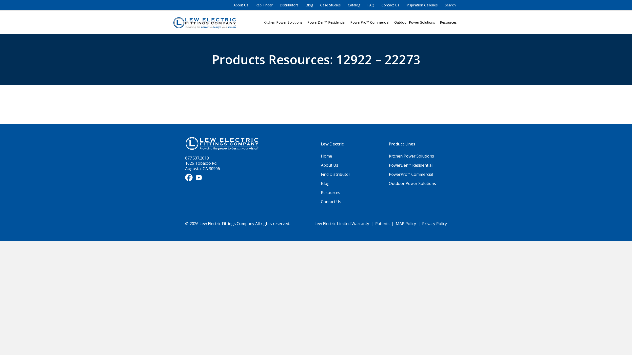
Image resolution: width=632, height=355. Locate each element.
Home (326, 156)
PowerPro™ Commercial (369, 22)
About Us (241, 5)
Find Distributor (335, 174)
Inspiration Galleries (422, 5)
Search (450, 5)
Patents (382, 223)
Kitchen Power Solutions (282, 22)
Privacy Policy (434, 223)
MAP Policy (406, 223)
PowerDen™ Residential (326, 22)
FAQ (370, 5)
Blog (309, 5)
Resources (448, 22)
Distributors (289, 5)
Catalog (354, 5)
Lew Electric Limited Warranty (342, 223)
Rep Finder (264, 5)
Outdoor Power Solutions (414, 22)
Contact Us (390, 5)
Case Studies (330, 5)
